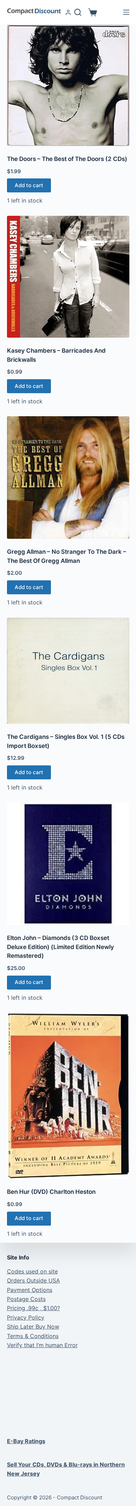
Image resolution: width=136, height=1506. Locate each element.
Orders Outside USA (33, 1280)
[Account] (68, 12)
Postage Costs (26, 1298)
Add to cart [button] (29, 185)
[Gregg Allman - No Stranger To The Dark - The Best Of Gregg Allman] (68, 477)
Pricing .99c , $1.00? (33, 1308)
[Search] (77, 12)
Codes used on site (32, 1271)
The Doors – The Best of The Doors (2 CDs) (67, 158)
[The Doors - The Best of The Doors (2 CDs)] (68, 85)
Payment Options (29, 1289)
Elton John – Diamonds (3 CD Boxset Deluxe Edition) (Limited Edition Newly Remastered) (60, 946)
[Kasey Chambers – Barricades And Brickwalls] (68, 277)
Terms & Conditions (33, 1335)
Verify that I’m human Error (42, 1345)
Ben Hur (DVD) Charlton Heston (51, 1191)
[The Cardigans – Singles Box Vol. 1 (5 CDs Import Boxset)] (68, 671)
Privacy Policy (25, 1317)
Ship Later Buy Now (33, 1326)
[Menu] (126, 12)
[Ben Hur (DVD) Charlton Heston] (68, 1096)
